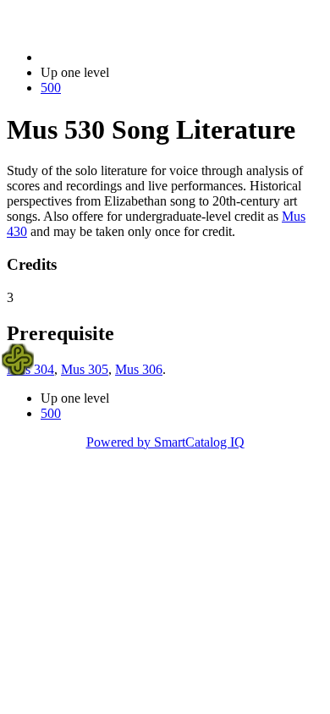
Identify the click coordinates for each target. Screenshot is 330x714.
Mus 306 (138, 369)
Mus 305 (84, 369)
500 (51, 87)
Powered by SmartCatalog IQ (165, 442)
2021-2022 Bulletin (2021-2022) (128, 57)
